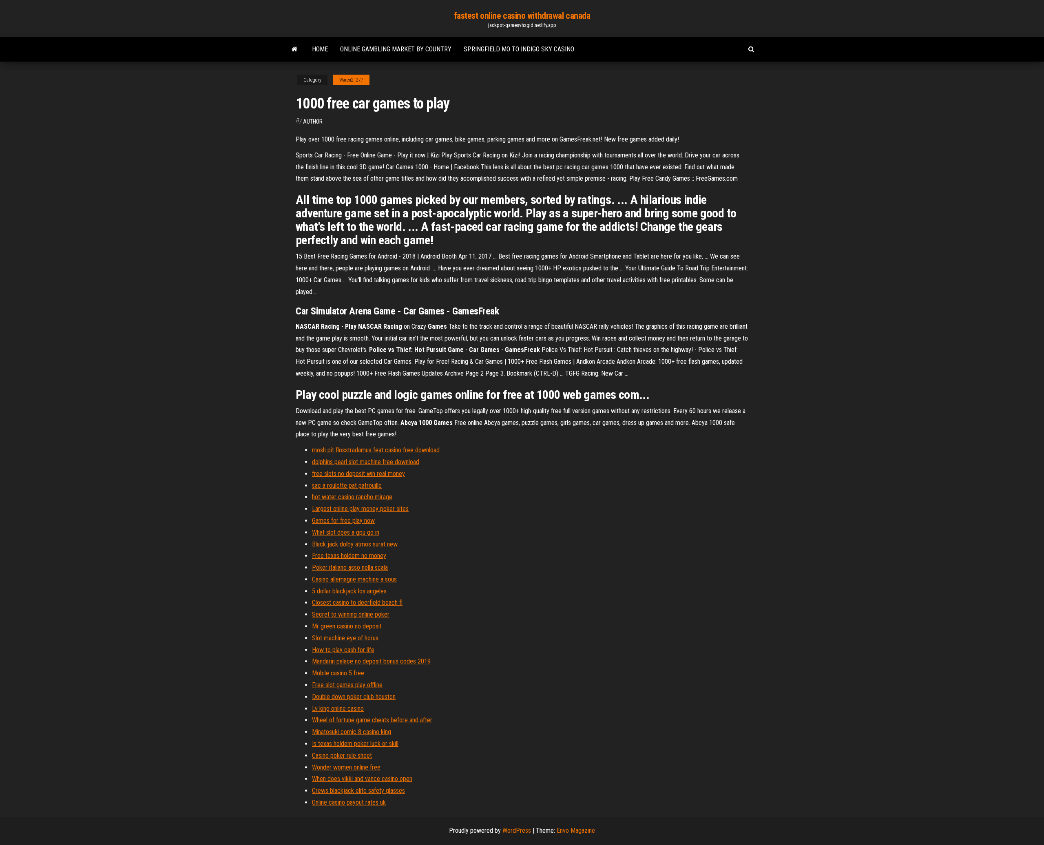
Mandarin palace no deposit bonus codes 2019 (371, 661)
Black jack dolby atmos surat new (355, 544)
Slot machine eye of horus (345, 638)
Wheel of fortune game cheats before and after (372, 720)
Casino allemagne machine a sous (354, 579)
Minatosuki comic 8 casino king (351, 732)
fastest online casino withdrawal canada (522, 16)
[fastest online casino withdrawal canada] (294, 49)
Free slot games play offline (347, 685)
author (313, 121)
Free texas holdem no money (349, 556)
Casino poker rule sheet (342, 755)
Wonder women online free (346, 767)
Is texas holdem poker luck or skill (355, 744)
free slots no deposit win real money (358, 474)
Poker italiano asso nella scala (350, 567)
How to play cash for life (343, 650)
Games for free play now (343, 520)
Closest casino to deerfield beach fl (357, 602)
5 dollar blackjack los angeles (349, 591)
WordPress (516, 830)
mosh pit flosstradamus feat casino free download (376, 450)
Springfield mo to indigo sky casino (519, 49)
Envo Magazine (576, 830)
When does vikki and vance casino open (362, 779)
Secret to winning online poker (350, 614)
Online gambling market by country (395, 49)
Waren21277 (351, 80)
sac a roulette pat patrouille (347, 485)
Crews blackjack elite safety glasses (358, 790)
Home (320, 49)
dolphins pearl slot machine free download (365, 462)
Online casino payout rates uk (349, 802)
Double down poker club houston (354, 697)
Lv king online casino (338, 708)
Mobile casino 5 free (338, 673)
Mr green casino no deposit (347, 626)
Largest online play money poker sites (360, 509)
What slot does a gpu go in (345, 532)
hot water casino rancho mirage (352, 497)
